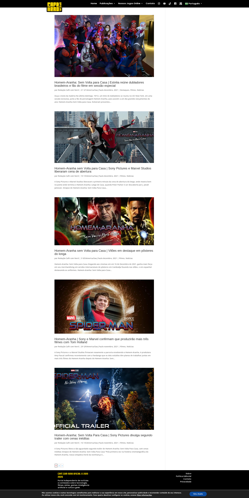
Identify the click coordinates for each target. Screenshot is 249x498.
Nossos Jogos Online (129, 3)
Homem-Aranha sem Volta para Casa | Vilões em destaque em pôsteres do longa (103, 252)
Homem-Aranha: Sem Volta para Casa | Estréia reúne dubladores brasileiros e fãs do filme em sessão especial (99, 84)
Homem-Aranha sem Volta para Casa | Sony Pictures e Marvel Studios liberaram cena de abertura (102, 170)
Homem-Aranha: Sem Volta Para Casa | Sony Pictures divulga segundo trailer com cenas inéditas (103, 436)
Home (94, 3)
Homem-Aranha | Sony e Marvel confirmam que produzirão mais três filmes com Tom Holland (101, 340)
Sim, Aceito (198, 494)
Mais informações (144, 495)
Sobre (188, 473)
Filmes (133, 90)
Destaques (124, 90)
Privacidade (185, 481)
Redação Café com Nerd (68, 90)
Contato (150, 3)
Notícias (140, 90)
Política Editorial (183, 476)
